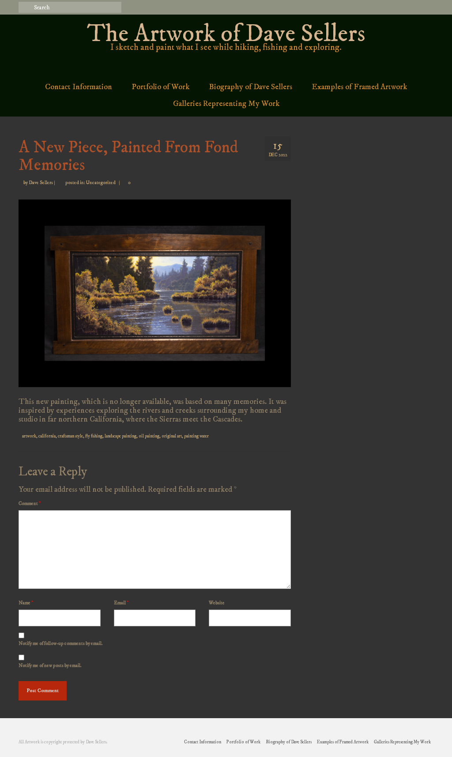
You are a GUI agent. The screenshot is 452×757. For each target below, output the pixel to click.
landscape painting (120, 436)
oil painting (149, 436)
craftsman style (70, 436)
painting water (196, 436)
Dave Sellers (41, 183)
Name (26, 603)
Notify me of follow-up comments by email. (61, 643)
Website (217, 603)
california (47, 436)
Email (121, 603)
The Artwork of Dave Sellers (226, 34)
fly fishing (93, 436)
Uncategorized (101, 183)
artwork (29, 436)
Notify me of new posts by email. (50, 666)
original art (172, 436)
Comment (30, 504)
